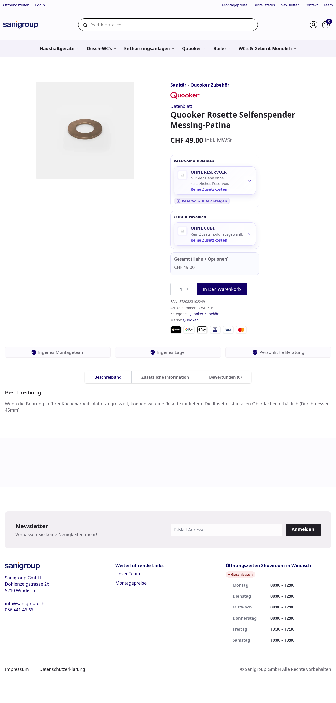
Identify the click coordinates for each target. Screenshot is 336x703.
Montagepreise (234, 4)
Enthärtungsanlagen (147, 48)
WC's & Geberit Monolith (265, 48)
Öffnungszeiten (16, 4)
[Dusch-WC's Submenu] (115, 48)
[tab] (108, 377)
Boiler (220, 48)
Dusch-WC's (99, 48)
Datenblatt (181, 106)
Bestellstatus (264, 4)
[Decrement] (174, 289)
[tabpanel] (168, 401)
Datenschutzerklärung (62, 669)
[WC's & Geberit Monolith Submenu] (295, 48)
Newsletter (290, 4)
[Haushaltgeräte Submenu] (78, 48)
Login (40, 4)
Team (328, 4)
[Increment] (187, 289)
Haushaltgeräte (57, 48)
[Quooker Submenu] (204, 48)
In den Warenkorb (222, 289)
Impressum (17, 669)
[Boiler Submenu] (229, 48)
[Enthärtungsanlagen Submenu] (173, 48)
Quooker (191, 48)
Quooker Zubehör (209, 85)
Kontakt (311, 4)
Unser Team (127, 574)
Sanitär (178, 85)
